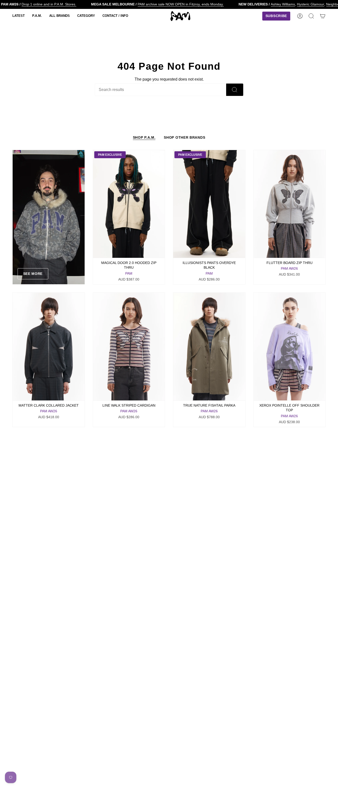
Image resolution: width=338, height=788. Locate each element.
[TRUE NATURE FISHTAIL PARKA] (209, 346)
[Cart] (322, 16)
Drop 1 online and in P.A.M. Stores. (49, 4)
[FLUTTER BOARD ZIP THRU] (290, 204)
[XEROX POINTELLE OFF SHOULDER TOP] (290, 346)
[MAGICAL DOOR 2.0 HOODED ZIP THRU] (129, 204)
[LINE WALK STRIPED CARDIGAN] (129, 346)
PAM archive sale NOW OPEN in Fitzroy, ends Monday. (181, 4)
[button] (18, 16)
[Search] (234, 90)
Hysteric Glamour (310, 4)
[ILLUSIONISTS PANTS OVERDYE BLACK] (209, 204)
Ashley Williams (283, 4)
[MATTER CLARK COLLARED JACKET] (49, 346)
